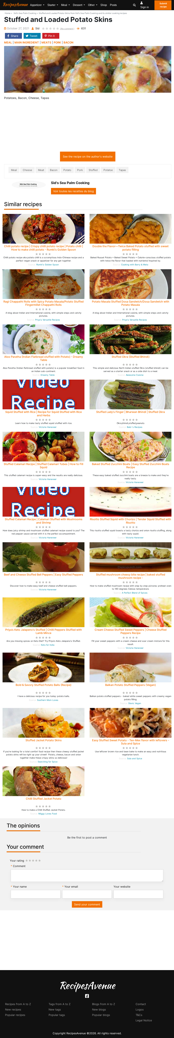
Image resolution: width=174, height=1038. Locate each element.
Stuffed (93, 170)
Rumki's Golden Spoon (47, 264)
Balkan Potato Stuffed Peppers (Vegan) (130, 685)
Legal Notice (144, 1020)
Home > (8, 13)
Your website (122, 886)
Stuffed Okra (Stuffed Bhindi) (131, 356)
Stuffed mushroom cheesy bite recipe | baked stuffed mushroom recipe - (130, 576)
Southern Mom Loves (47, 700)
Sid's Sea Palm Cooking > (26, 13)
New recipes (13, 1009)
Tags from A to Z (60, 1004)
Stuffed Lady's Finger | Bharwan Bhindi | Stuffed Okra (130, 412)
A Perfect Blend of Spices (134, 592)
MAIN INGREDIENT (26, 42)
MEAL (8, 42)
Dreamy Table (48, 375)
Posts (113, 5)
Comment (19, 866)
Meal (14, 170)
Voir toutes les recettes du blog (73, 191)
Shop (103, 5)
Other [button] (91, 5)
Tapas (122, 170)
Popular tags (57, 1015)
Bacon (53, 170)
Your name (20, 886)
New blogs (99, 1009)
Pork (80, 170)
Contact (141, 1004)
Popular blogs (101, 1015)
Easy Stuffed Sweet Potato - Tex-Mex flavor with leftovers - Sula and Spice (130, 742)
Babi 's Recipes (134, 427)
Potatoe (108, 170)
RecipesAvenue (15, 4)
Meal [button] (64, 5)
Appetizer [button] (36, 5)
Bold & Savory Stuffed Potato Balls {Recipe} (43, 685)
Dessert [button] (78, 5)
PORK (57, 42)
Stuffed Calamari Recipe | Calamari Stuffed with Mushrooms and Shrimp (43, 520)
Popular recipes (15, 1015)
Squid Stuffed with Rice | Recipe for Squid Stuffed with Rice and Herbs (43, 413)
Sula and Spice (134, 758)
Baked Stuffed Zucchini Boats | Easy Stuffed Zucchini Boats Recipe (130, 465)
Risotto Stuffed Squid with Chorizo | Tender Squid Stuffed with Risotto (130, 520)
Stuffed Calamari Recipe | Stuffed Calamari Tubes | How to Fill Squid (43, 465)
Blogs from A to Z (103, 1004)
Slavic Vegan (134, 703)
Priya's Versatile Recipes (47, 319)
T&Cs (139, 1015)
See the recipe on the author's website (87, 156)
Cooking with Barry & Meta (134, 264)
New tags (55, 1009)
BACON (68, 42)
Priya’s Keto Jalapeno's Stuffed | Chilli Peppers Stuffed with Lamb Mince (43, 631)
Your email (71, 886)
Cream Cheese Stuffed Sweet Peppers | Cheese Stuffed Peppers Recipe (131, 631)
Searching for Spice (47, 761)
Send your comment (87, 904)
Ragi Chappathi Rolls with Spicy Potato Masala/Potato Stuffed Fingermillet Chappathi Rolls (43, 303)
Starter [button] (51, 5)
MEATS (46, 42)
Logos (140, 1009)
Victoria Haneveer (48, 427)
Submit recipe (163, 5)
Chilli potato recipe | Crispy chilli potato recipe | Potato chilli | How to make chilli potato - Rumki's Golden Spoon (43, 247)
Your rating (17, 860)
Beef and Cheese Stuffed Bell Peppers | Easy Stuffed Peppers (43, 574)
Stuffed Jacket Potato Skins (43, 740)
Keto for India (47, 645)
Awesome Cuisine (134, 375)
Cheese (27, 170)
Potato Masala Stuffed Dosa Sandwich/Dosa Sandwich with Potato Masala (130, 303)
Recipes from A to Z (18, 1004)
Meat (41, 170)
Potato (67, 170)
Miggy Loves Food (47, 813)
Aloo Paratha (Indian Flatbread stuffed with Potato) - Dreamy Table (43, 358)
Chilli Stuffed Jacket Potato (43, 798)
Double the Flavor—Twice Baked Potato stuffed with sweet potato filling (130, 247)
